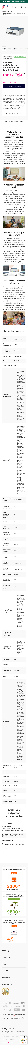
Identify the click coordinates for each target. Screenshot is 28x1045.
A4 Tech (12, 1036)
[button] (22, 7)
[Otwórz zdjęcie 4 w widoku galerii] (20, 48)
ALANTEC (12, 1039)
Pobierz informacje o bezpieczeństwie (14, 844)
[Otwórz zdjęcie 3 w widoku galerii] (15, 48)
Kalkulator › (19, 77)
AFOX (10, 1038)
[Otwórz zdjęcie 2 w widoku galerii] (9, 48)
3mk (4, 1036)
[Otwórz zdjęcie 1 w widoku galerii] (4, 48)
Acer (17, 1036)
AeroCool (5, 1038)
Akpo (7, 1039)
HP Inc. (12, 11)
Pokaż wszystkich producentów (8, 1042)
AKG (4, 1039)
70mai (7, 1036)
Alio (16, 1039)
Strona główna (5, 11)
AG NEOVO (15, 1038)
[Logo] (3, 7)
